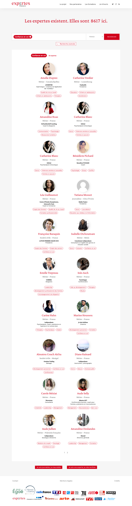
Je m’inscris (103, 4)
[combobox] (49, 37)
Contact (15, 481)
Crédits (117, 481)
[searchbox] (53, 36)
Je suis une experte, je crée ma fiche (81, 467)
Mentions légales (66, 481)
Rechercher (111, 37)
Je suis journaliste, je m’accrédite (49, 467)
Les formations (90, 4)
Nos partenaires (75, 4)
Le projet (63, 4)
